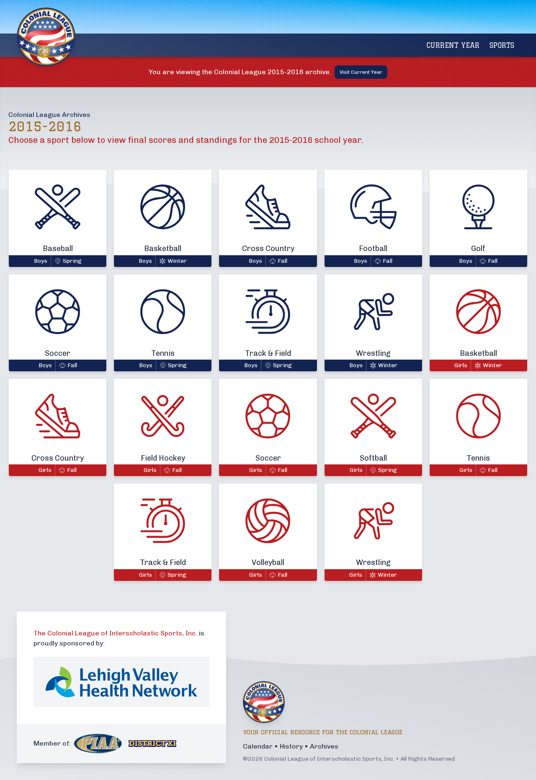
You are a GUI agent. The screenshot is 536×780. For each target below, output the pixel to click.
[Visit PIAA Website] (98, 744)
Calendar (258, 746)
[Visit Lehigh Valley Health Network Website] (121, 682)
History (291, 746)
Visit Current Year (361, 72)
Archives (324, 746)
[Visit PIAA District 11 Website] (152, 744)
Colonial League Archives (49, 115)
